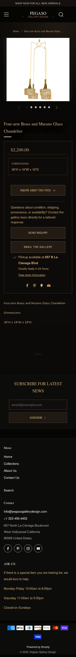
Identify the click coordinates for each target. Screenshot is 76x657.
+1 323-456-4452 (15, 518)
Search (9, 490)
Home (16, 31)
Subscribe (36, 417)
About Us (10, 470)
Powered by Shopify (38, 647)
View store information (31, 275)
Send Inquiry (38, 232)
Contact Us (11, 477)
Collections (11, 463)
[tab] (27, 107)
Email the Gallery (38, 246)
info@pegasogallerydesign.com (25, 511)
